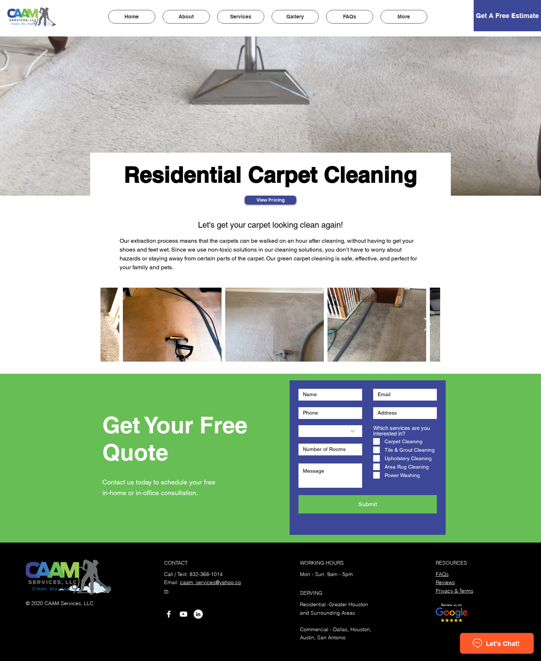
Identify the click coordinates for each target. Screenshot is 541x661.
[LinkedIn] (198, 614)
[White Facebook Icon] (168, 614)
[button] (240, 17)
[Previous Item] (113, 324)
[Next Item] (427, 324)
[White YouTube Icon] (183, 614)
